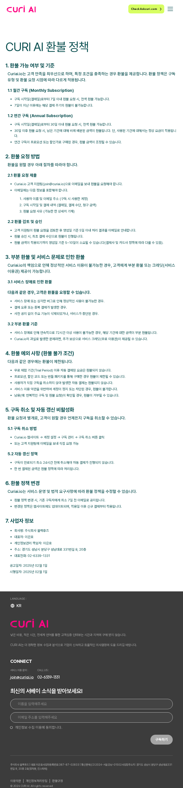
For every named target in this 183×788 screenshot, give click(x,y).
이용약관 (15, 781)
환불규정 (57, 781)
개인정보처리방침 (36, 781)
